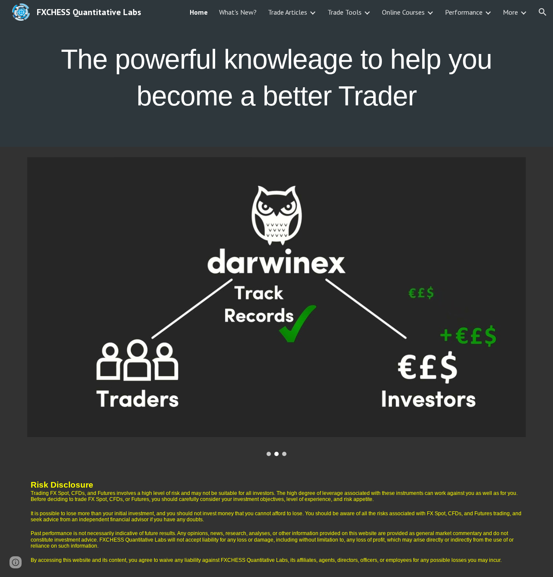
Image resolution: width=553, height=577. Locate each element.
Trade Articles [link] (287, 12)
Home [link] (199, 12)
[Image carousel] (276, 306)
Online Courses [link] (403, 12)
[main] (276, 73)
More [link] (510, 12)
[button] (542, 12)
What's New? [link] (238, 12)
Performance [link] (464, 12)
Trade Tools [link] (344, 12)
